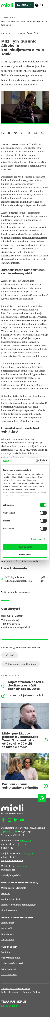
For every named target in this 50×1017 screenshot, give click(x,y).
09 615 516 (25, 840)
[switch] (43, 513)
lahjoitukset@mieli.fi (12, 860)
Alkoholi (9, 655)
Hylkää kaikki (25, 554)
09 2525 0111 (22, 866)
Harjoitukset (7, 922)
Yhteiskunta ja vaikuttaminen (20, 664)
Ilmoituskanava (9, 910)
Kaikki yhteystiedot (11, 875)
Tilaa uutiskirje (9, 974)
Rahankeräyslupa (32, 992)
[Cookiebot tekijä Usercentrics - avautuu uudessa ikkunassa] (36, 461)
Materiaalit (7, 928)
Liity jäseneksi (8, 969)
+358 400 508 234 (10, 623)
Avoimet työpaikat (10, 899)
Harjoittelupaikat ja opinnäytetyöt (18, 904)
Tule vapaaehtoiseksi (12, 963)
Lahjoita (5, 952)
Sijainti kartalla (9, 831)
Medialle (5, 893)
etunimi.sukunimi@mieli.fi (15, 627)
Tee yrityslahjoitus (10, 957)
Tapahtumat (7, 939)
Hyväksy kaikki (25, 547)
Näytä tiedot (36, 539)
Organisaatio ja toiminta (13, 888)
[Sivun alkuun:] (42, 798)
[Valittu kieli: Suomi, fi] (36, 5)
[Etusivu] (7, 5)
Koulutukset (7, 934)
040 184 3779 (27, 853)
